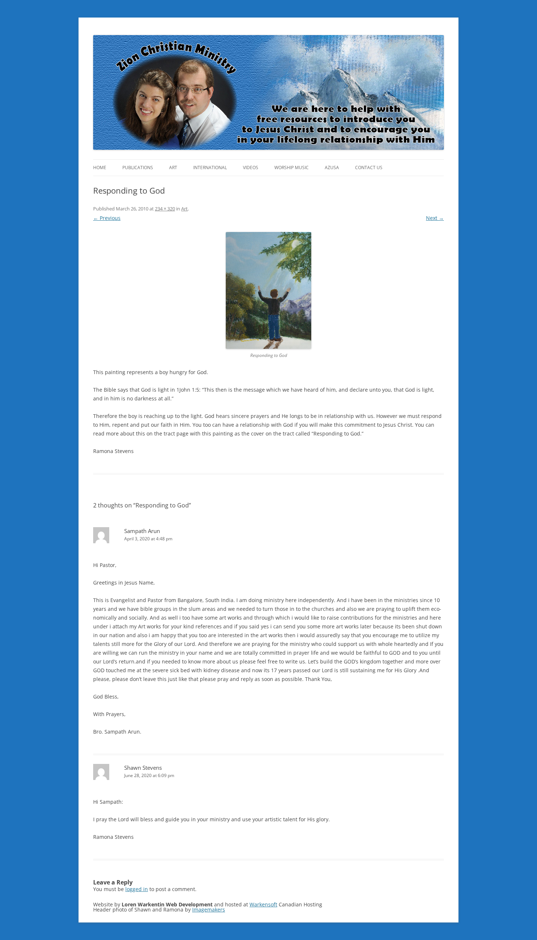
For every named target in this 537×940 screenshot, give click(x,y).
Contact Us (368, 167)
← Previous (107, 217)
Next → (435, 217)
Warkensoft (263, 904)
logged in (136, 889)
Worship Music (291, 167)
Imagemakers (208, 909)
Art (173, 167)
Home (99, 167)
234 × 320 (165, 208)
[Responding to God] (268, 290)
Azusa (332, 167)
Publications (137, 167)
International (210, 167)
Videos (250, 167)
